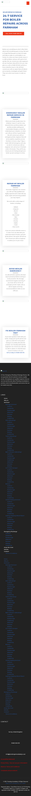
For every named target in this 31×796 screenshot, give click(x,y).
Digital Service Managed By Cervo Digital (15, 783)
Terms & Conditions (11, 553)
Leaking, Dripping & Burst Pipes (15, 515)
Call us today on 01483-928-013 (15, 352)
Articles (6, 549)
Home (5, 398)
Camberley (10, 408)
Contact (6, 551)
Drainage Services (11, 404)
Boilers (8, 484)
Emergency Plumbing (10, 531)
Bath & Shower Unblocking (13, 452)
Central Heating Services (13, 499)
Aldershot (10, 412)
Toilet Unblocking (11, 436)
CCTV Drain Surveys (11, 468)
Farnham (9, 414)
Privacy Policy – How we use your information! (14, 763)
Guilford (9, 406)
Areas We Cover (8, 547)
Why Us (6, 400)
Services (6, 402)
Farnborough (11, 410)
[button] (15, 557)
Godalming (10, 418)
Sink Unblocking (10, 420)
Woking (9, 416)
